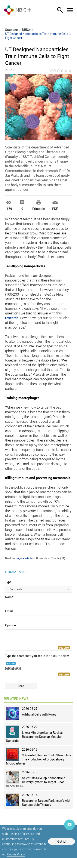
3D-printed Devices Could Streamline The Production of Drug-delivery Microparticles (38, 759)
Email (9, 611)
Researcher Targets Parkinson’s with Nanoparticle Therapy (46, 803)
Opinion (10, 625)
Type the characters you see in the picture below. (37, 656)
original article (24, 558)
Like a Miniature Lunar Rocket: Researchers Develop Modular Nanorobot (34, 737)
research (11, 318)
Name (9, 597)
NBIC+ (26, 30)
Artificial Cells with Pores (39, 714)
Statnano (11, 30)
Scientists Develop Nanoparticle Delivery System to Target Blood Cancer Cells (35, 782)
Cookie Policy (16, 854)
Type (8, 582)
